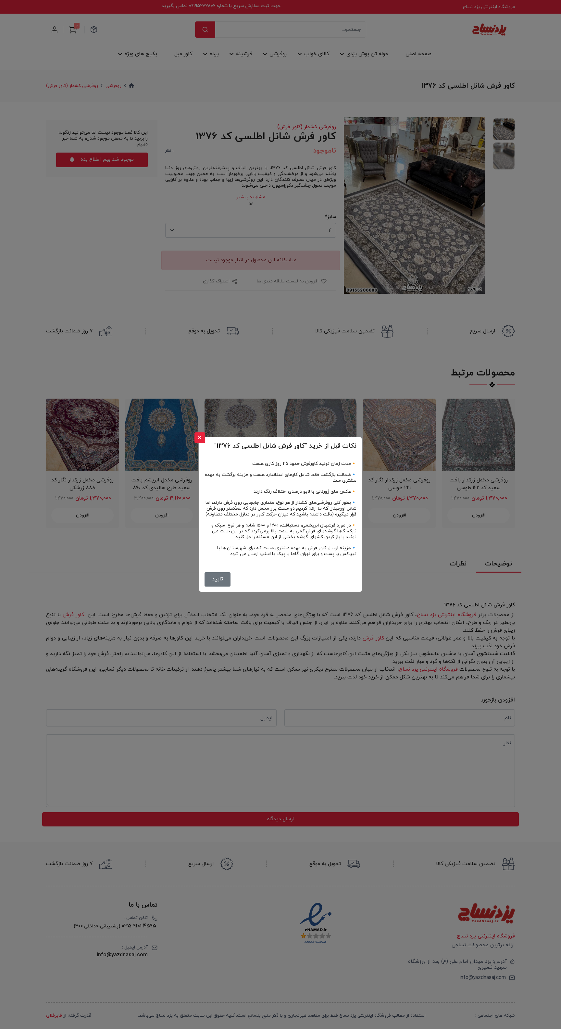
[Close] (199, 437)
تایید (217, 579)
